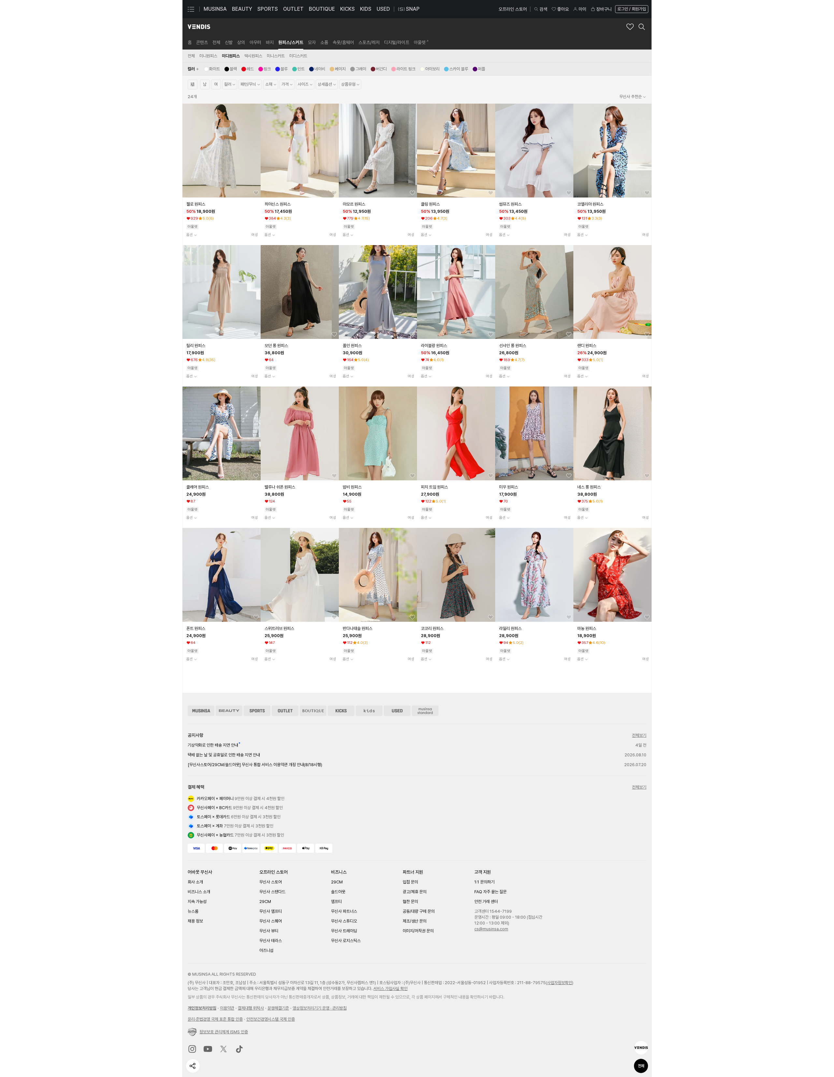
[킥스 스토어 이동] (341, 711)
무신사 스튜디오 (344, 921)
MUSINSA (215, 9)
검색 (543, 9)
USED (383, 9)
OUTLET (293, 9)
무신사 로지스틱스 (346, 940)
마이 (582, 9)
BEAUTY (242, 9)
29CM (265, 901)
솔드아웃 (338, 891)
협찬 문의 (410, 901)
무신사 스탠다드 (272, 891)
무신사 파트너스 (344, 911)
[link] (189, 42)
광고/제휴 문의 (414, 891)
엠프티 (336, 901)
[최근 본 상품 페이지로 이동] (641, 1048)
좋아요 (563, 9)
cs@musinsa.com (491, 928)
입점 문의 (410, 882)
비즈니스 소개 (199, 891)
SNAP (413, 9)
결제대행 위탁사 (251, 1008)
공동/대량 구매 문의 (419, 911)
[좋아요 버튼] (256, 192)
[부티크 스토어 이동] (313, 711)
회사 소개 (195, 882)
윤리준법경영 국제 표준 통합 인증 (215, 1019)
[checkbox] (212, 69)
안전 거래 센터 (486, 901)
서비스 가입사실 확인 (390, 988)
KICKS (347, 9)
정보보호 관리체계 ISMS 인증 (223, 1031)
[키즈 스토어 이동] (369, 711)
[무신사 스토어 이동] (201, 711)
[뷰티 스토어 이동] (229, 711)
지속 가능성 (197, 901)
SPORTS (267, 9)
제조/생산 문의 (414, 921)
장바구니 (604, 9)
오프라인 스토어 (512, 9)
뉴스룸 (193, 911)
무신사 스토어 (270, 882)
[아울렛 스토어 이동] (285, 711)
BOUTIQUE (322, 9)
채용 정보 (195, 921)
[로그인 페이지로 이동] (631, 9)
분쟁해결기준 (278, 1008)
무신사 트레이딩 (344, 930)
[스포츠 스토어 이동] (257, 711)
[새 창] (192, 1049)
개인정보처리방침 (202, 1008)
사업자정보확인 (559, 982)
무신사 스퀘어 (270, 921)
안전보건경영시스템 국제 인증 (270, 1019)
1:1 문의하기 (484, 882)
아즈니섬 (266, 950)
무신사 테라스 (270, 940)
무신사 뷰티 (268, 930)
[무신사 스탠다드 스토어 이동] (425, 711)
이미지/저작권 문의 (418, 930)
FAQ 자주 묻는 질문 (490, 891)
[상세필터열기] (192, 84)
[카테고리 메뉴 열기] (191, 9)
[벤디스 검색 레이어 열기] (641, 26)
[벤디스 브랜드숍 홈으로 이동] (199, 26)
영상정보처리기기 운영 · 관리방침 (320, 1008)
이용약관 (227, 1008)
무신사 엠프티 (270, 911)
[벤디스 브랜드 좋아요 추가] (630, 26)
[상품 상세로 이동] (221, 150)
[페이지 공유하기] (193, 1066)
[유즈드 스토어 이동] (397, 711)
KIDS (365, 9)
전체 (641, 1066)
